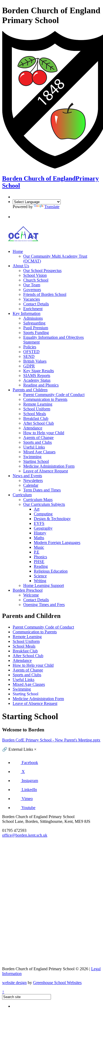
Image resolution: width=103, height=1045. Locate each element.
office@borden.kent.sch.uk (24, 835)
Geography (43, 528)
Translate (51, 206)
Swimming (32, 456)
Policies (29, 347)
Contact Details (36, 304)
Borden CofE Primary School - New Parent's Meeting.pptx (51, 740)
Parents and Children (30, 390)
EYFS (39, 523)
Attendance (32, 428)
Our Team (31, 285)
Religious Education (51, 571)
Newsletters (33, 480)
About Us (21, 266)
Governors (32, 289)
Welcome (31, 595)
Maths (39, 537)
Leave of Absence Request (45, 471)
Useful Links (34, 447)
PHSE (39, 561)
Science (40, 576)
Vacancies (31, 299)
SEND (29, 356)
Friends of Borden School (44, 294)
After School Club (38, 423)
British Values (34, 361)
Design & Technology (52, 518)
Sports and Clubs (37, 442)
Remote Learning (37, 404)
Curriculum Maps (38, 499)
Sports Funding (36, 332)
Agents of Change (38, 437)
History (40, 533)
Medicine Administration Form (48, 466)
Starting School (36, 461)
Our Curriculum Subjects (44, 504)
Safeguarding (34, 323)
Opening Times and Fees (44, 604)
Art (36, 509)
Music (39, 547)
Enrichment (33, 308)
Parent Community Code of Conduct (54, 394)
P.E (36, 552)
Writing (40, 580)
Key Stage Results (38, 370)
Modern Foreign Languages (57, 542)
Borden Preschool (28, 590)
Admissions (33, 318)
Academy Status (36, 380)
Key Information (26, 313)
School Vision (35, 275)
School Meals (34, 413)
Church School (35, 280)
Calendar (30, 485)
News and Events (27, 475)
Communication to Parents (45, 399)
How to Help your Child (43, 433)
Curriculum (22, 495)
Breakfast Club (35, 418)
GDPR (29, 366)
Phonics (40, 557)
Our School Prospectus (42, 270)
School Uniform (36, 409)
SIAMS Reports (36, 375)
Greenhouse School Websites (57, 982)
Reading (41, 566)
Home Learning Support (43, 585)
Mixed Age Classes (39, 452)
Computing (43, 514)
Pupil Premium (35, 328)
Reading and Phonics (41, 385)
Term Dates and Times (42, 490)
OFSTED (31, 351)
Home (18, 251)
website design (14, 982)
